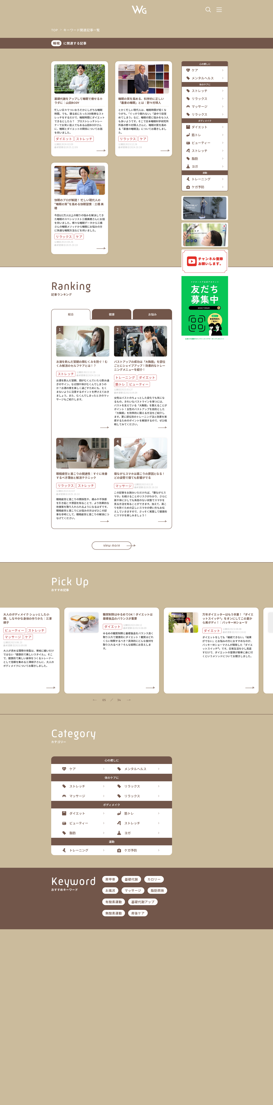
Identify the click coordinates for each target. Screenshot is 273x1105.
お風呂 (110, 890)
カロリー (154, 879)
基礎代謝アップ (143, 901)
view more (111, 545)
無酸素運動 (113, 913)
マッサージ (133, 890)
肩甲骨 (110, 879)
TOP (54, 30)
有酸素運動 (113, 901)
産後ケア (138, 913)
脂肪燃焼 (157, 890)
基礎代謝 (131, 879)
